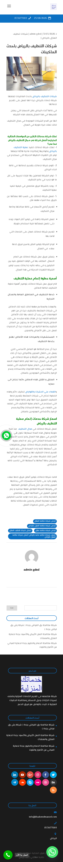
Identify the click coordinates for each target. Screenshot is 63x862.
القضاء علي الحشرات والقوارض (40, 392)
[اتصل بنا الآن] (8, 855)
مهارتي (34, 857)
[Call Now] (6, 435)
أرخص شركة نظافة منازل (45, 530)
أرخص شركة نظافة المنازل (45, 521)
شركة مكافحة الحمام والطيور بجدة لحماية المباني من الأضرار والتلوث (33, 748)
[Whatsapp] (52, 852)
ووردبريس (24, 857)
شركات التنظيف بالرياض (44, 96)
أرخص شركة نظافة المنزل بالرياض (42, 525)
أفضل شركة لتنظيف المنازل (20, 530)
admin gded (35, 34)
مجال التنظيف (25, 429)
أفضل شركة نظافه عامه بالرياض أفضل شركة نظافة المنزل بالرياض (34, 536)
